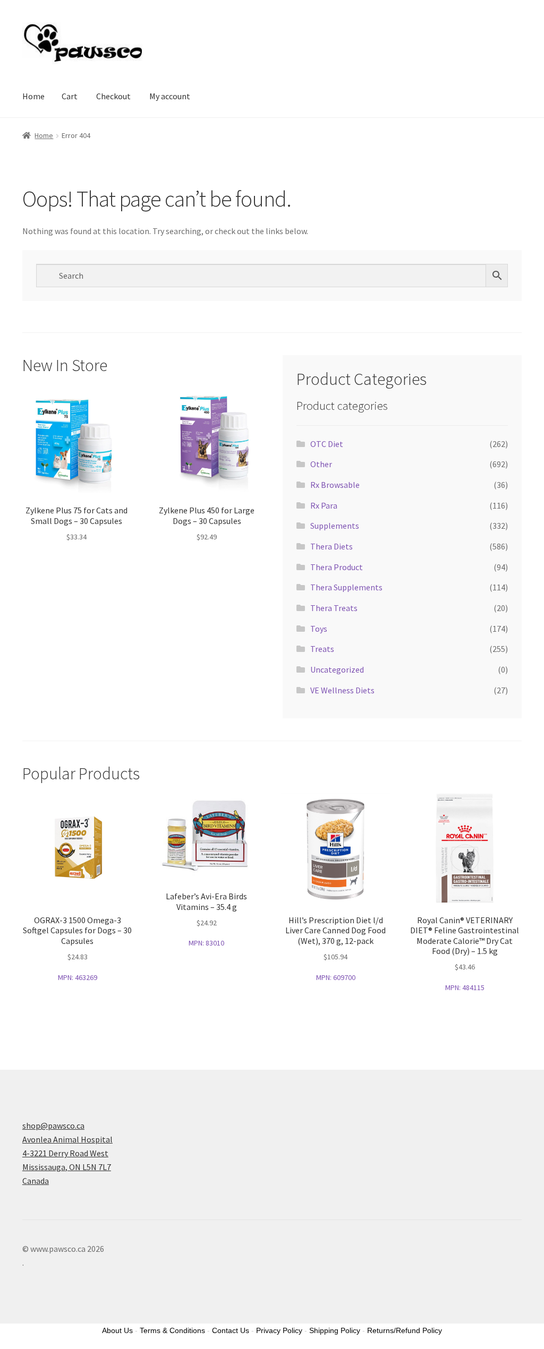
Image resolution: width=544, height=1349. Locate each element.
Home (33, 96)
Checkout (113, 96)
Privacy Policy (279, 1330)
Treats (322, 648)
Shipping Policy (334, 1330)
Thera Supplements (346, 587)
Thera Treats (334, 608)
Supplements (334, 525)
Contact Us (230, 1330)
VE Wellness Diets (342, 690)
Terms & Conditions (172, 1330)
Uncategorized (337, 669)
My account (169, 96)
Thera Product (336, 567)
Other (321, 464)
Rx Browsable (335, 484)
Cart (70, 96)
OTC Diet (326, 444)
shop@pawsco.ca (53, 1125)
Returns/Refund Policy (404, 1330)
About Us (117, 1330)
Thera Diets (331, 546)
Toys (318, 628)
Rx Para (323, 505)
